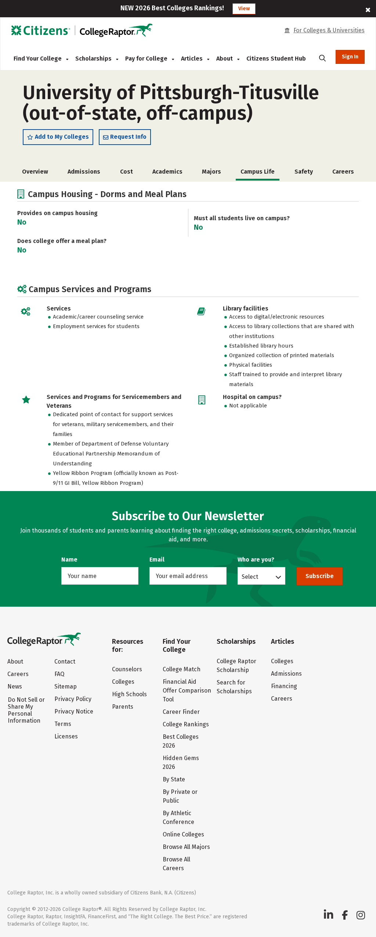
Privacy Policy (72, 699)
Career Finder (181, 711)
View (244, 9)
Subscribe (320, 576)
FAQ (59, 674)
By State (174, 779)
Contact (64, 661)
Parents (122, 706)
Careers (343, 171)
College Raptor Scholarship (236, 665)
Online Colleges (183, 834)
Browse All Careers (176, 864)
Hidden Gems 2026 (181, 762)
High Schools (129, 694)
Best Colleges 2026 (181, 741)
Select (250, 576)
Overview (35, 171)
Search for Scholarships (234, 687)
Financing (284, 686)
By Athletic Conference (178, 817)
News (14, 686)
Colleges (123, 681)
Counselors (127, 669)
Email (156, 559)
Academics (167, 171)
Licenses (66, 736)
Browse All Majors (186, 846)
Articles (192, 58)
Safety (303, 171)
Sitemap (65, 686)
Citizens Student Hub (276, 58)
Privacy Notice (73, 711)
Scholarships (94, 58)
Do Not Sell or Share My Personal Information (26, 710)
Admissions (84, 171)
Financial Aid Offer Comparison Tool (187, 690)
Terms (62, 723)
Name (69, 559)
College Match (181, 669)
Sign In (350, 57)
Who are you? (256, 559)
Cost (126, 171)
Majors (211, 171)
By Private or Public (180, 796)
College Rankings (186, 724)
